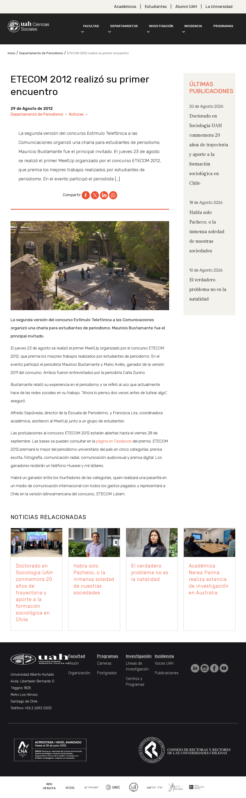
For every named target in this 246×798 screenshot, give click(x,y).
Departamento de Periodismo (37, 114)
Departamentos (124, 26)
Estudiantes (156, 6)
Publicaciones (166, 673)
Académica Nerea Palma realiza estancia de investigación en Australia (209, 579)
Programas (223, 26)
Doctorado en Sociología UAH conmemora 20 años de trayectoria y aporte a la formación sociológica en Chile (34, 592)
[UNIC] (112, 787)
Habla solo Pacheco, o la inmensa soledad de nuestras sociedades (206, 231)
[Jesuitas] (175, 787)
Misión (73, 663)
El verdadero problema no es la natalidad (207, 289)
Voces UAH (164, 663)
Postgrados (107, 673)
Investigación (161, 26)
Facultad (91, 26)
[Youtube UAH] (224, 668)
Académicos (125, 6)
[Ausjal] (70, 787)
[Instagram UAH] (205, 668)
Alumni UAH (186, 6)
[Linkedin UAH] (195, 668)
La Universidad (219, 6)
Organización (79, 673)
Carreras (104, 663)
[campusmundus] (154, 787)
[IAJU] (91, 787)
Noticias (76, 114)
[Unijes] (196, 787)
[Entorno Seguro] (133, 787)
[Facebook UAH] (215, 668)
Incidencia (193, 26)
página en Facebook (114, 441)
